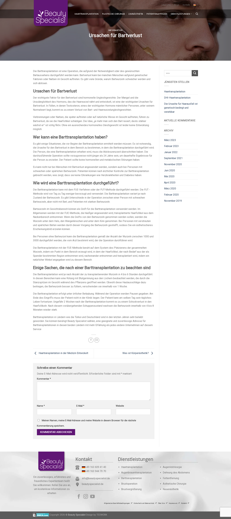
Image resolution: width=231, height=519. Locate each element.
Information (115, 30)
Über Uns (166, 4)
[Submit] (195, 73)
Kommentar (44, 379)
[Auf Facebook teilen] (91, 340)
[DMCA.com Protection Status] (41, 514)
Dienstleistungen (180, 13)
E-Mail (80, 406)
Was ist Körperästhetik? (135, 353)
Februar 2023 (171, 146)
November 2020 (173, 164)
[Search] (197, 14)
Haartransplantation (87, 13)
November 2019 (173, 200)
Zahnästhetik (135, 13)
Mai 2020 (169, 176)
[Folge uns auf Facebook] (79, 496)
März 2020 (170, 188)
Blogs (176, 4)
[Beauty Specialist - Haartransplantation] (48, 14)
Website (120, 406)
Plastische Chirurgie (113, 13)
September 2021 (173, 158)
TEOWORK (101, 514)
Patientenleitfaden (157, 13)
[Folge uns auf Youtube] (92, 496)
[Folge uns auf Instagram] (85, 496)
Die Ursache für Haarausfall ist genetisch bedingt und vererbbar (181, 107)
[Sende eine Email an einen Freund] (96, 340)
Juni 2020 (169, 170)
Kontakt (186, 4)
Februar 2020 (171, 194)
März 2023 (170, 140)
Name (41, 406)
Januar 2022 (171, 152)
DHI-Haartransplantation (177, 97)
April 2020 (169, 182)
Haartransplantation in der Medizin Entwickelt (63, 353)
